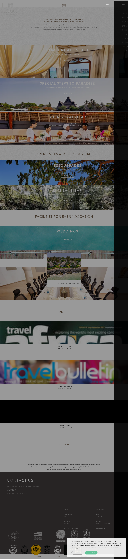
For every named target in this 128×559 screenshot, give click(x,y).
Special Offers (115, 4)
